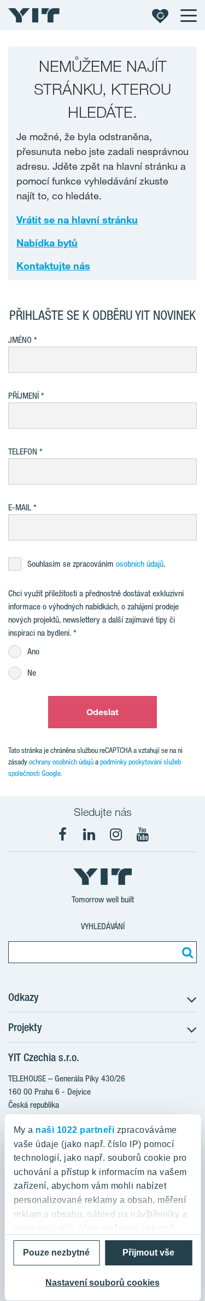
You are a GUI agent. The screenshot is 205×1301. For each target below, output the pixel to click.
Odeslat (102, 711)
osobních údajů (139, 564)
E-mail (19, 507)
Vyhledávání (103, 926)
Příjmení (23, 395)
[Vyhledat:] (185, 952)
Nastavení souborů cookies (102, 1282)
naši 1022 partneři (75, 1130)
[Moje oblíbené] (160, 15)
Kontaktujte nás (53, 265)
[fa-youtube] (142, 834)
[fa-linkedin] (89, 834)
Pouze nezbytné (56, 1252)
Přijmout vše (148, 1252)
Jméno (20, 340)
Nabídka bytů (47, 242)
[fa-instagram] (116, 834)
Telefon (22, 451)
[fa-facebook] (62, 834)
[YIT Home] (34, 15)
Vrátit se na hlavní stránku (77, 219)
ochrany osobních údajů (61, 762)
